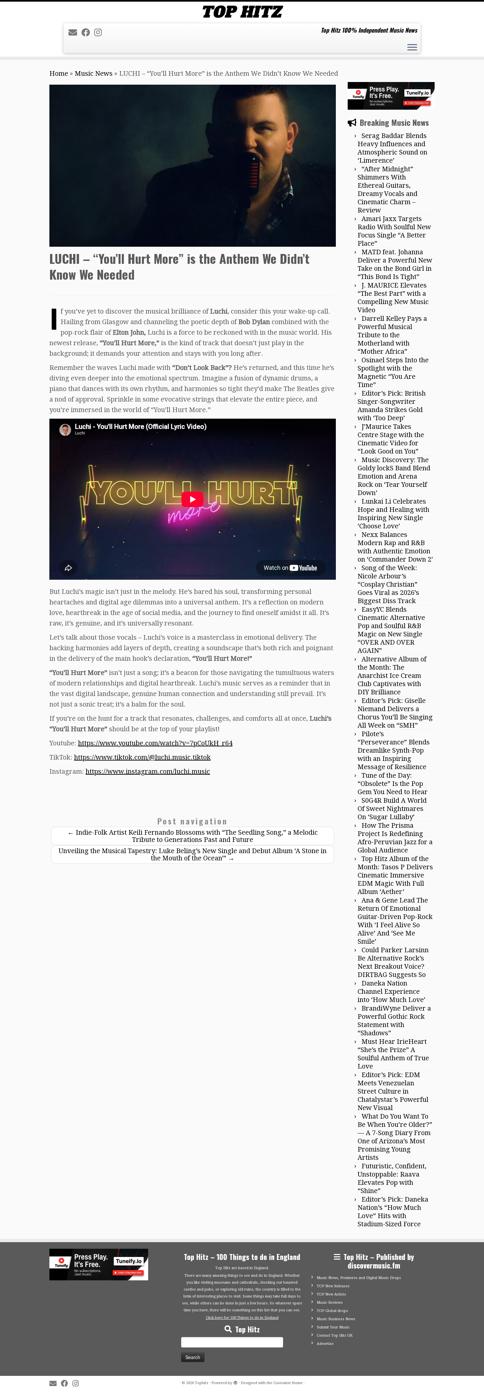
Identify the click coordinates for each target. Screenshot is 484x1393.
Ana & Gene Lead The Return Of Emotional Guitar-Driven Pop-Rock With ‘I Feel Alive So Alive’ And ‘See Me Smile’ (395, 920)
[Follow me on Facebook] (87, 33)
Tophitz (201, 1383)
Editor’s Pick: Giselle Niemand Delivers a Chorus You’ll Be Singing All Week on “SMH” (395, 713)
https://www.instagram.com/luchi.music (148, 771)
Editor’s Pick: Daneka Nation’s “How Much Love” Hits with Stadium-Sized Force (393, 1211)
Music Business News (336, 1319)
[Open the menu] (412, 48)
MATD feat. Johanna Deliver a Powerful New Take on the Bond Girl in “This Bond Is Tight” (395, 264)
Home (58, 73)
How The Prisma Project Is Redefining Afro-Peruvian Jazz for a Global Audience (395, 838)
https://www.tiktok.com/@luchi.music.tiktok (142, 757)
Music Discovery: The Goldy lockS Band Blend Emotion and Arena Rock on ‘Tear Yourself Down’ (394, 476)
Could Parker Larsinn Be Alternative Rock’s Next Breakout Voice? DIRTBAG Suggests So (393, 962)
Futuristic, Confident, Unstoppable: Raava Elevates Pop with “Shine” (392, 1178)
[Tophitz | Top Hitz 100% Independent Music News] (242, 11)
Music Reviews (330, 1302)
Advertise (325, 1344)
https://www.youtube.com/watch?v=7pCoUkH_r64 (155, 743)
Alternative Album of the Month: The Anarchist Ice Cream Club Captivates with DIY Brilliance (392, 675)
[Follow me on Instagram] (100, 33)
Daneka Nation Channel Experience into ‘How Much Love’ (391, 991)
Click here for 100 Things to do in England (242, 1318)
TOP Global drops (332, 1311)
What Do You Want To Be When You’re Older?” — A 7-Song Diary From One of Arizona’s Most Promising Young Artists (395, 1136)
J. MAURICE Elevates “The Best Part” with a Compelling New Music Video (393, 297)
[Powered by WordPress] (235, 1381)
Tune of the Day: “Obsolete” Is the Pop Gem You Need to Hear (393, 783)
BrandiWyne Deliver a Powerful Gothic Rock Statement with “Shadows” (394, 1020)
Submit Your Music (333, 1327)
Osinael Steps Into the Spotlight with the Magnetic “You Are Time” (393, 372)
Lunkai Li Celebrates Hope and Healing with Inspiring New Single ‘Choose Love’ (393, 513)
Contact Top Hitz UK (335, 1335)
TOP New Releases (333, 1286)
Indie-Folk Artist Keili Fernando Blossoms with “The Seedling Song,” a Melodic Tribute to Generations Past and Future (192, 836)
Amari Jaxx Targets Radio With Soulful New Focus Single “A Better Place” (394, 231)
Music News (94, 73)
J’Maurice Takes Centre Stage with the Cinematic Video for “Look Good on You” (391, 439)
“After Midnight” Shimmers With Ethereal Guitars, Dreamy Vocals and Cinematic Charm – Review (387, 189)
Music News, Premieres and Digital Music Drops (359, 1278)
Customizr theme (288, 1383)
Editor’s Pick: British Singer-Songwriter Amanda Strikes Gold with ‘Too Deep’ (392, 405)
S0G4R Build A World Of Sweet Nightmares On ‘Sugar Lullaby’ (392, 808)
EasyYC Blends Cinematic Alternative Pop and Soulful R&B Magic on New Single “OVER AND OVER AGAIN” (391, 630)
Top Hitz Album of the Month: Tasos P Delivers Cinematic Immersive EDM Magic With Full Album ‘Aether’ (395, 875)
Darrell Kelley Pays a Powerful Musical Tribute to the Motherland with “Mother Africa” (392, 335)
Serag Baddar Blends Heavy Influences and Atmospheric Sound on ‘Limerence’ (392, 148)
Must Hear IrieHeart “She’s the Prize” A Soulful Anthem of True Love (393, 1054)
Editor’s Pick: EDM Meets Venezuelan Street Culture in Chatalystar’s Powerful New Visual (393, 1091)
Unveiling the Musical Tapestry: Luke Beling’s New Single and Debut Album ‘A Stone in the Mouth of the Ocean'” (193, 854)
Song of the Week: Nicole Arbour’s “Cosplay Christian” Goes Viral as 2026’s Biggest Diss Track (388, 584)
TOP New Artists (331, 1294)
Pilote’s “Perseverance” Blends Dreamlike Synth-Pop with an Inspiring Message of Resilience (394, 750)
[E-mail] (74, 33)
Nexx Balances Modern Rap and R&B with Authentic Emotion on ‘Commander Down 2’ (395, 547)
